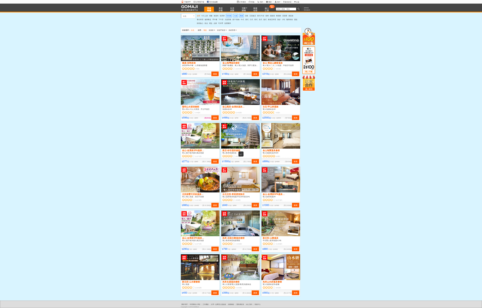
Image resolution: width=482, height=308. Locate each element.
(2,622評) (198, 288)
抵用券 (222, 15)
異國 (241, 15)
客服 (252, 2)
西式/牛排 (260, 15)
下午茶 (221, 19)
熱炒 (279, 19)
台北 (184, 16)
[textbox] (286, 9)
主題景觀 (228, 19)
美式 (260, 19)
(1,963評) (238, 244)
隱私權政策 (307, 10)
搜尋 (299, 9)
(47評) (197, 69)
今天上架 (204, 15)
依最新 (211, 30)
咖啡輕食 (289, 19)
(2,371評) (198, 156)
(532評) (238, 306)
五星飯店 (252, 15)
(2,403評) (238, 112)
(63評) (278, 156)
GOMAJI (190, 8)
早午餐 (214, 19)
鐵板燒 (272, 15)
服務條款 (306, 8)
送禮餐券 (227, 23)
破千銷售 (224, 39)
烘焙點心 (200, 23)
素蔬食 (290, 15)
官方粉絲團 (213, 2)
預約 (261, 2)
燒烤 (267, 15)
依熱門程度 (221, 30)
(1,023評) (238, 288)
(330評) (197, 112)
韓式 (256, 19)
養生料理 (200, 19)
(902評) (278, 288)
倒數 (210, 15)
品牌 (215, 23)
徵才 (278, 2)
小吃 (283, 19)
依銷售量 (232, 30)
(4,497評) (198, 306)
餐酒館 (278, 15)
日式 (251, 19)
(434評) (238, 156)
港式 (247, 19)
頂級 (246, 15)
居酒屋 (284, 15)
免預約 (216, 15)
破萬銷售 (224, 82)
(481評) (278, 69)
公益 (297, 2)
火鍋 (235, 15)
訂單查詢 (242, 2)
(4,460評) (279, 244)
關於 (270, 2)
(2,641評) (238, 69)
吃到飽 (229, 15)
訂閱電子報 (200, 2)
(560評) (238, 200)
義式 (265, 19)
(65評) (278, 112)
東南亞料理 (272, 19)
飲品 (206, 23)
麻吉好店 (288, 2)
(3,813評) (198, 200)
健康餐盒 (208, 19)
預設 (205, 30)
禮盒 (210, 23)
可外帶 (220, 23)
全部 (198, 15)
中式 (242, 19)
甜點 (295, 19)
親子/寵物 (235, 19)
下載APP (187, 2)
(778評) (278, 306)
